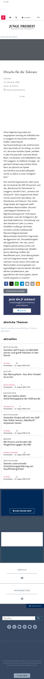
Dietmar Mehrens (9, 385)
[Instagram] (25, 627)
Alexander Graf (9, 406)
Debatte (7, 78)
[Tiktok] (35, 627)
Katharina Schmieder (11, 452)
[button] (10, 17)
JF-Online (7, 363)
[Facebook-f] (9, 627)
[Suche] (38, 618)
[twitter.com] (14, 627)
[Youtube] (19, 627)
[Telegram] (30, 627)
